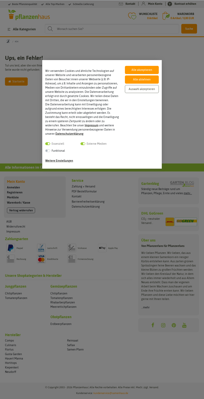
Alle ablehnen (142, 79)
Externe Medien (97, 143)
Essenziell (58, 143)
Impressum (91, 125)
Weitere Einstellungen (59, 160)
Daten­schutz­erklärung (69, 133)
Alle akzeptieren (141, 69)
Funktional (58, 150)
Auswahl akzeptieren (142, 89)
